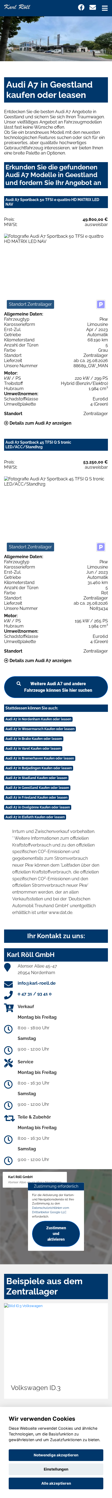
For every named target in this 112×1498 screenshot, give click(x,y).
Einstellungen (56, 1469)
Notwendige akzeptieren (56, 1455)
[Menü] (104, 8)
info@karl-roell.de (37, 983)
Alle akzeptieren (56, 1483)
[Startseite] (17, 6)
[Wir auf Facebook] (81, 7)
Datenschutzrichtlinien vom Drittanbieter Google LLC (50, 1210)
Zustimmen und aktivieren (56, 1233)
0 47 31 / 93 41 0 (35, 993)
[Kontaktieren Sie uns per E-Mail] (92, 7)
